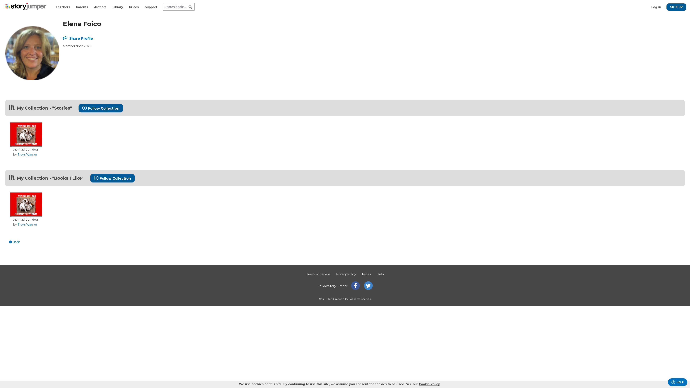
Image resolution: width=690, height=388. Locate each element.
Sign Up (676, 7)
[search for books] (190, 7)
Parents (82, 7)
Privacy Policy (346, 274)
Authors (100, 7)
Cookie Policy (429, 384)
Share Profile (80, 38)
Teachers (63, 7)
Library (117, 7)
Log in (656, 7)
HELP (680, 382)
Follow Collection (103, 108)
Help (380, 274)
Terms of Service (318, 274)
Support (151, 7)
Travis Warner (27, 154)
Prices (134, 7)
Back (16, 242)
